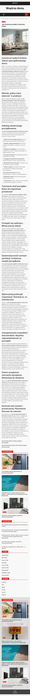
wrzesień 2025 (5, 575)
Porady (3, 21)
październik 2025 (6, 572)
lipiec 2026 (4, 557)
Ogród (3, 587)
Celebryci (4, 582)
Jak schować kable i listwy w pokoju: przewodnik (12, 441)
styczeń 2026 (5, 565)
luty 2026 (4, 562)
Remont (4, 592)
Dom (3, 584)
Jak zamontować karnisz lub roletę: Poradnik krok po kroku (14, 446)
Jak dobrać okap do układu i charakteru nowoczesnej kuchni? (15, 506)
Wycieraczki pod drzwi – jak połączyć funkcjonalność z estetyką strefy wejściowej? (15, 632)
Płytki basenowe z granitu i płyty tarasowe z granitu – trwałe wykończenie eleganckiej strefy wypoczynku (15, 483)
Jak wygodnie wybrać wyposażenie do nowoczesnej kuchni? (15, 462)
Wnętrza (4, 594)
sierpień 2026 (5, 555)
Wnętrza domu (15, 8)
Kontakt (15, 692)
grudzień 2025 (5, 567)
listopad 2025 (5, 570)
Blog (26, 14)
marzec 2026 (5, 560)
